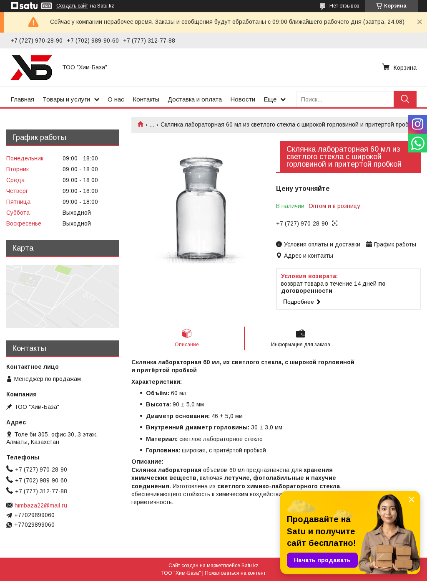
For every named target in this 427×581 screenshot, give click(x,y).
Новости (242, 99)
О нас (116, 99)
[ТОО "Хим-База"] (31, 67)
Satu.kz (250, 565)
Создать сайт (72, 6)
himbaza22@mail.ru (41, 505)
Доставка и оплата (195, 99)
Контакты (146, 99)
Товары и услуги (66, 99)
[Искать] (405, 99)
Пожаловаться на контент (235, 573)
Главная (22, 99)
